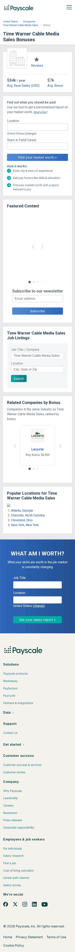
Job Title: (19, 578)
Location (17, 363)
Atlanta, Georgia (22, 510)
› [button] (42, 246)
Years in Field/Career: (22, 140)
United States (10, 21)
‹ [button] (33, 246)
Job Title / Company (25, 349)
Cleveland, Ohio (22, 520)
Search (19, 379)
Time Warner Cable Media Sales (20, 25)
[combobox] (37, 127)
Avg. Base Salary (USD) (23, 85)
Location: (13, 121)
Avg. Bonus (55, 85)
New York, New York (25, 525)
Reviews (37, 65)
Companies (29, 21)
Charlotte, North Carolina (28, 515)
